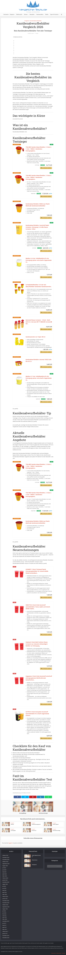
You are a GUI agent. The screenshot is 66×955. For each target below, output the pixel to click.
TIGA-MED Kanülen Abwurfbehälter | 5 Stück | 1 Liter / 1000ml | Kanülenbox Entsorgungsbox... (38, 149)
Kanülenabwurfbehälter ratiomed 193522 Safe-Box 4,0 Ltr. (39, 360)
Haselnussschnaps (56, 830)
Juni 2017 (4, 923)
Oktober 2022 (5, 904)
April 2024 (4, 874)
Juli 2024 (4, 867)
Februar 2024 (5, 878)
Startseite (6, 14)
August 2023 (5, 884)
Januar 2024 (4, 880)
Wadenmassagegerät (36, 824)
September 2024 (5, 863)
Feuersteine (34, 860)
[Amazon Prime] (50, 193)
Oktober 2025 (5, 855)
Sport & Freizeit (54, 14)
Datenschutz (58, 953)
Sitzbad (12, 824)
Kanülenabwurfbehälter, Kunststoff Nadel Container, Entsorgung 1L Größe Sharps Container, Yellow (37, 227)
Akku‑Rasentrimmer (36, 856)
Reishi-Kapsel (56, 824)
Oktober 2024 (5, 861)
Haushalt (32, 14)
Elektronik (19, 14)
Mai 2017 (4, 925)
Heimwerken (39, 14)
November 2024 (5, 859)
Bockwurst (34, 830)
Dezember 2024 (5, 857)
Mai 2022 (4, 915)
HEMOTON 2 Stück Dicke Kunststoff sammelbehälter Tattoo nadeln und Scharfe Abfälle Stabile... (38, 606)
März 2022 (4, 919)
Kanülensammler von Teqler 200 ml (35, 337)
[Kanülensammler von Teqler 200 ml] (19, 341)
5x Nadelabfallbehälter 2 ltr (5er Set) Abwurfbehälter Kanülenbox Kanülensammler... (39, 285)
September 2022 (5, 906)
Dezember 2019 (5, 921)
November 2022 (5, 902)
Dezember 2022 (5, 900)
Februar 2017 (5, 931)
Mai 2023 (4, 890)
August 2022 (5, 908)
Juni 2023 (4, 888)
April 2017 (4, 927)
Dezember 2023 (5, 882)
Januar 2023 (4, 898)
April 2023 (4, 892)
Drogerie (12, 14)
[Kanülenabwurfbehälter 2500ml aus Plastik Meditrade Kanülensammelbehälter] (19, 208)
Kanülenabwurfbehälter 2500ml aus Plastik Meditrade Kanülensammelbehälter (38, 205)
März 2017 (4, 929)
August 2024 (5, 865)
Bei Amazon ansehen (46, 168)
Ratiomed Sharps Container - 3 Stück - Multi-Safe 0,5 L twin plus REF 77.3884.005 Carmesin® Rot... (39, 322)
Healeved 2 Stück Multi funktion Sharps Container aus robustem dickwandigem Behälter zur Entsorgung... (37, 644)
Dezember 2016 (5, 935)
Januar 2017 (4, 933)
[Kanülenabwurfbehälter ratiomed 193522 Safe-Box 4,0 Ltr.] (19, 364)
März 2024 (4, 876)
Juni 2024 (4, 869)
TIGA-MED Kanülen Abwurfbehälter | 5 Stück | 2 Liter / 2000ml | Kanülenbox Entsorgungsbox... (38, 177)
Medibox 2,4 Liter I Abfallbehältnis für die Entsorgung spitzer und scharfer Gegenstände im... (38, 260)
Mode (46, 14)
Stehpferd (34, 864)
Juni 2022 (4, 913)
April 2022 (4, 917)
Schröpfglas (13, 830)
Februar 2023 (5, 896)
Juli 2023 (4, 886)
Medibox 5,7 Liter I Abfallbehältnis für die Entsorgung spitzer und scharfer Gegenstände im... (38, 378)
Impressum (53, 953)
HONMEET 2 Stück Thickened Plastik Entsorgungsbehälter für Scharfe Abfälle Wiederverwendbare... (37, 571)
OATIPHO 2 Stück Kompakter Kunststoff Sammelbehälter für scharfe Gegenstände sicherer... (37, 713)
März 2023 (4, 894)
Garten (25, 14)
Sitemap (63, 953)
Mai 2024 (4, 871)
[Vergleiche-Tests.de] (33, 6)
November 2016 (5, 937)
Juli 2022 (4, 911)
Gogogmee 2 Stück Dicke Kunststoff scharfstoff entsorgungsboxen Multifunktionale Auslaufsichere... (39, 678)
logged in (10, 843)
